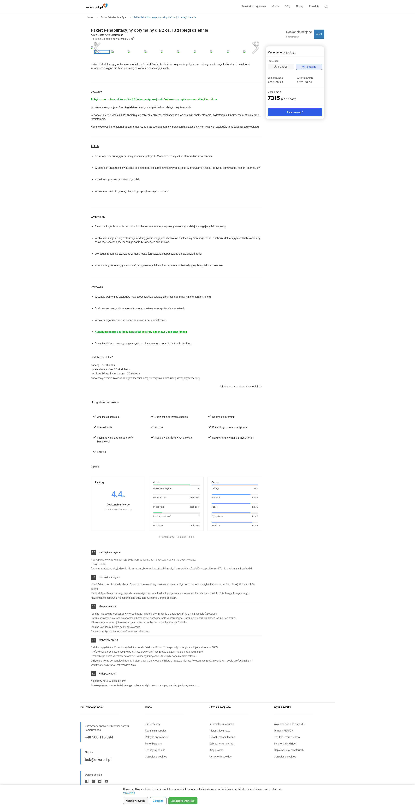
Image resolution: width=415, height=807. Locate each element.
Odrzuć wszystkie (135, 800)
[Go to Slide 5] (168, 52)
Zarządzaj (158, 800)
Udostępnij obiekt (155, 750)
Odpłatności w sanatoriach (289, 750)
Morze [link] (275, 6)
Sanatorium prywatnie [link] (254, 6)
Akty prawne (216, 750)
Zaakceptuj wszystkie (182, 800)
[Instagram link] (93, 781)
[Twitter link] (100, 781)
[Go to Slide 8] (218, 52)
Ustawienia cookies (156, 756)
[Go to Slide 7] (201, 52)
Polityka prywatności (156, 737)
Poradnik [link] (314, 6)
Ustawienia (129, 792)
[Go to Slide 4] (151, 52)
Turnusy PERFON (283, 730)
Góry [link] (287, 6)
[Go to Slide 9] (234, 52)
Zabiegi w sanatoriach (221, 743)
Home (90, 17)
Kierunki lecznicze (219, 730)
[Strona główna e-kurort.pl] (96, 6)
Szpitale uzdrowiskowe (287, 737)
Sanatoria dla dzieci (285, 743)
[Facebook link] (87, 781)
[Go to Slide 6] (185, 52)
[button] (176, 47)
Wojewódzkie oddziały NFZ (289, 724)
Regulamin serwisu (155, 730)
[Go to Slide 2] (118, 52)
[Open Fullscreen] (256, 43)
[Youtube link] (106, 781)
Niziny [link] (299, 6)
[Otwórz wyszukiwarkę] (325, 6)
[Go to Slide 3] (135, 52)
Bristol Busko (151, 64)
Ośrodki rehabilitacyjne (222, 737)
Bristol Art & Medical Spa (113, 17)
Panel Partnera (153, 743)
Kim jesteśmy (152, 724)
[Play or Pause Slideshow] (96, 43)
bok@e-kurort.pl (98, 759)
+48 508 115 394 (99, 737)
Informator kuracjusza (221, 724)
